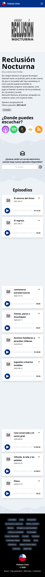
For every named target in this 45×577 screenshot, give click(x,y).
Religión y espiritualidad (27, 528)
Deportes (27, 549)
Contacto (37, 571)
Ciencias (16, 549)
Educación (31, 520)
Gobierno (12, 544)
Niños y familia (32, 524)
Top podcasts (16, 571)
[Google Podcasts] (30, 129)
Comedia (6, 110)
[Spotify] (14, 129)
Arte (21, 520)
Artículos (27, 571)
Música (10, 528)
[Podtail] (22, 129)
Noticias (26, 540)
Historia (35, 536)
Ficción (25, 536)
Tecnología (31, 532)
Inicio (6, 571)
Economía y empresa (14, 524)
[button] (41, 3)
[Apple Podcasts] (5, 129)
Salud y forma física (28, 544)
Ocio (36, 540)
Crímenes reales (13, 540)
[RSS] (39, 129)
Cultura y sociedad (15, 532)
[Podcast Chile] (22, 557)
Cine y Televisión (12, 536)
